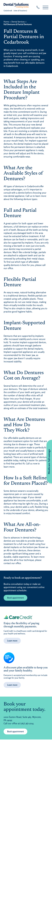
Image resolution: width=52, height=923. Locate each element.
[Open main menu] (45, 7)
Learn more (12, 640)
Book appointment (15, 597)
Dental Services (18, 21)
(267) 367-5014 (26, 723)
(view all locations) (20, 10)
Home (6, 21)
